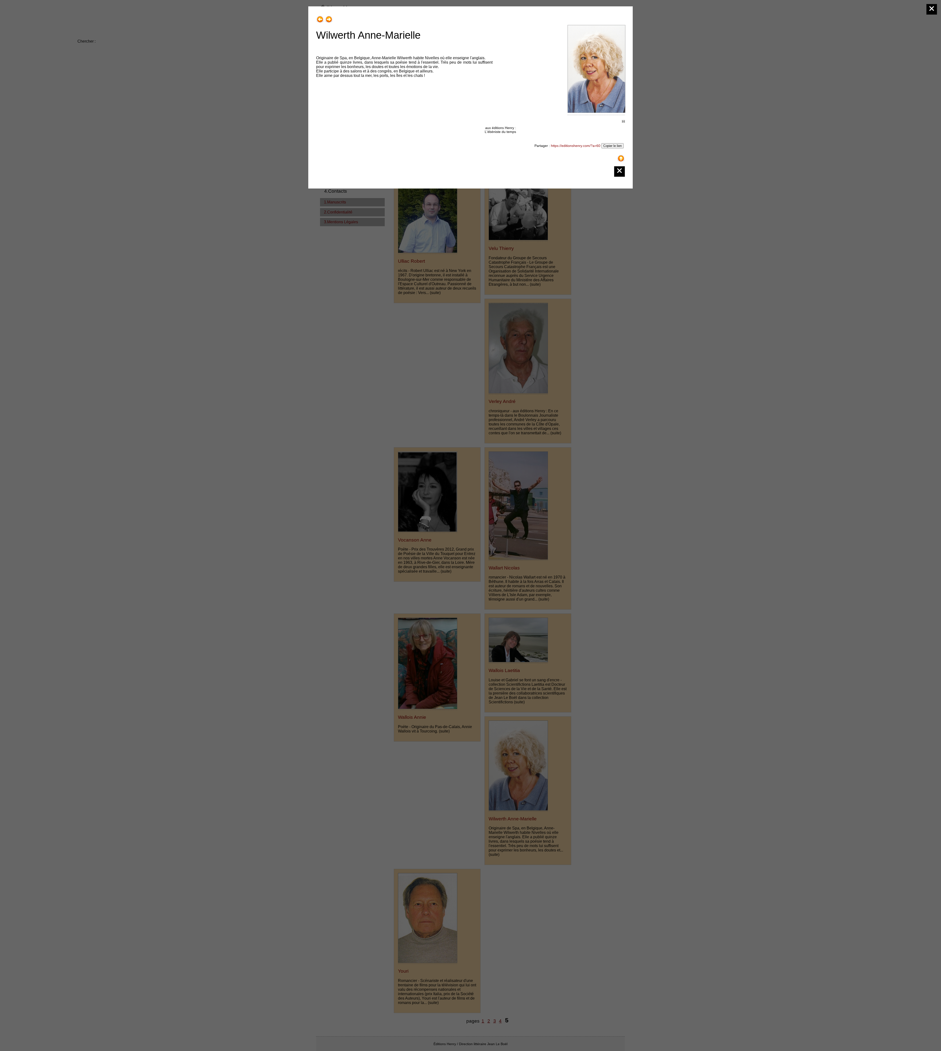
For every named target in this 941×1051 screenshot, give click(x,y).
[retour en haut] (621, 156)
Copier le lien (612, 146)
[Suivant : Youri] (329, 17)
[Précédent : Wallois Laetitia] (320, 17)
